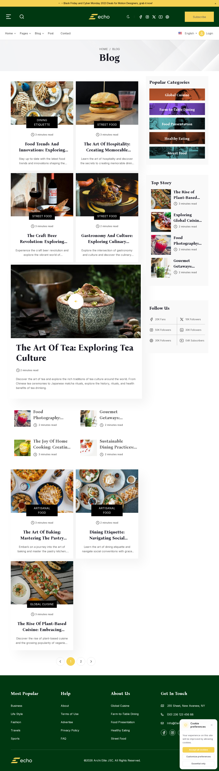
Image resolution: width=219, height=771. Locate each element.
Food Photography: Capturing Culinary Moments (51, 415)
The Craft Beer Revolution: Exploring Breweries (42, 239)
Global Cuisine (42, 604)
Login (209, 33)
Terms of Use (70, 714)
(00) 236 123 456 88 (180, 714)
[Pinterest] (167, 16)
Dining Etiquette (42, 122)
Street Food (107, 124)
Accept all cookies (198, 749)
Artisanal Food (42, 510)
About (65, 705)
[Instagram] (147, 16)
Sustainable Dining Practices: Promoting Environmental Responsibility (117, 444)
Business (16, 705)
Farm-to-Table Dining (125, 714)
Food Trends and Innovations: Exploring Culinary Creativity (42, 147)
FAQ (63, 738)
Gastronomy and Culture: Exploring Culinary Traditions (107, 239)
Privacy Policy (70, 730)
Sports (15, 738)
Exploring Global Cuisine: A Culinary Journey (187, 218)
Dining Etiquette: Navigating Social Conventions (107, 535)
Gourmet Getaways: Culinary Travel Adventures (115, 415)
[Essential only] (211, 725)
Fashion (16, 722)
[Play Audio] (76, 301)
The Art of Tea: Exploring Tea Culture (74, 352)
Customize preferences (198, 756)
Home (9, 33)
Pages (24, 33)
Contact (66, 33)
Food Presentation (123, 722)
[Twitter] (154, 16)
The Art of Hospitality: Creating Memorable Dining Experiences (107, 147)
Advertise (67, 722)
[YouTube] (161, 16)
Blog (38, 33)
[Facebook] (141, 16)
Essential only (198, 763)
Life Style (17, 714)
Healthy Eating (120, 730)
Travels (15, 730)
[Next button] (59, 3)
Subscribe (199, 17)
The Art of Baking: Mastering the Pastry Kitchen (42, 535)
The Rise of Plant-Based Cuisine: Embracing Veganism (41, 627)
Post (51, 33)
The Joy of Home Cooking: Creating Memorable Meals (51, 444)
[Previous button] (62, 3)
